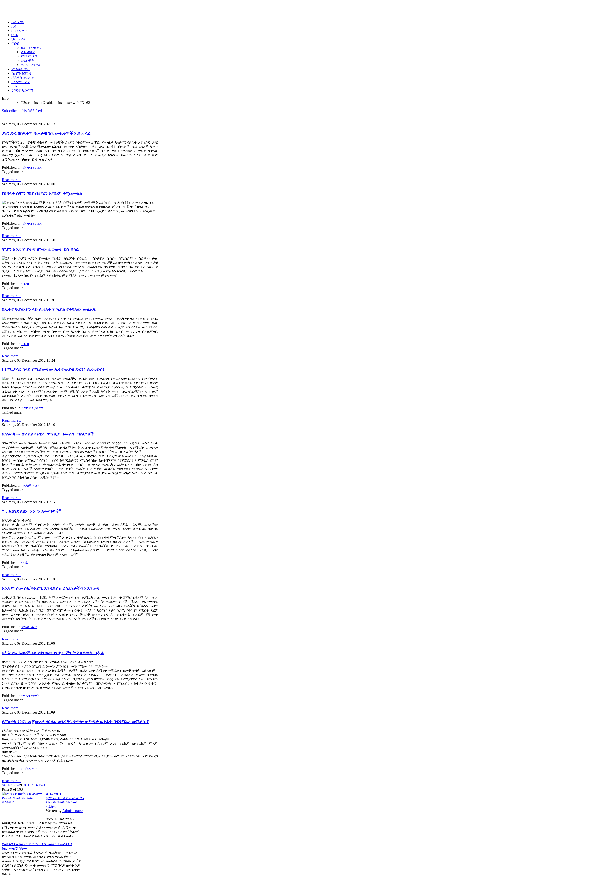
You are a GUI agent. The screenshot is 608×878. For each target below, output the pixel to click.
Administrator (72, 811)
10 (24, 785)
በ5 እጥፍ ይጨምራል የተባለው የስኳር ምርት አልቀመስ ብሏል (53, 652)
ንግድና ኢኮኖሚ (32, 408)
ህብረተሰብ (53, 794)
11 (27, 785)
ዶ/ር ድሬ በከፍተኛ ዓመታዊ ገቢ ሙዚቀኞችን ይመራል (46, 133)
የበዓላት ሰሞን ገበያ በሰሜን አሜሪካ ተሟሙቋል (42, 193)
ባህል (24, 562)
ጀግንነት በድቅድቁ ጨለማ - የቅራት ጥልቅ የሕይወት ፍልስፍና (65, 802)
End (42, 785)
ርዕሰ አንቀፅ (29, 768)
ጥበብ (25, 283)
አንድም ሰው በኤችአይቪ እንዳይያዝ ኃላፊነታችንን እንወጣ (51, 588)
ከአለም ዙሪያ (30, 485)
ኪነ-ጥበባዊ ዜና (31, 167)
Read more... (11, 180)
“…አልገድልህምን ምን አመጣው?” (31, 511)
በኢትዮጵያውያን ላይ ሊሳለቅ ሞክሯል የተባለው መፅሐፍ (49, 309)
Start (5, 785)
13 (35, 785)
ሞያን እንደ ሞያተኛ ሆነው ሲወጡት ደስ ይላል (40, 249)
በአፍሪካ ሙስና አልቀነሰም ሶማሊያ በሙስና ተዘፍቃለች (48, 433)
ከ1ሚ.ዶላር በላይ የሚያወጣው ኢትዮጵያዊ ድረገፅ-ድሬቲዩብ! (53, 369)
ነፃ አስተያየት (30, 696)
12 (31, 785)
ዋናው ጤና (29, 627)
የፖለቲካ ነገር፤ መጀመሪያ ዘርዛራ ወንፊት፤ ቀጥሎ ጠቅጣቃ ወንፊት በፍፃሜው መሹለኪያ (75, 721)
